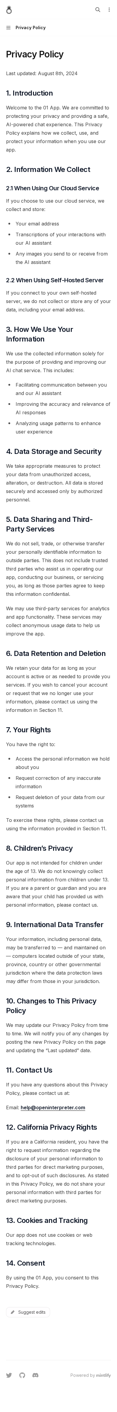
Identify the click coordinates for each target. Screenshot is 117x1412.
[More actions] (109, 9)
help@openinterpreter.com (53, 1107)
